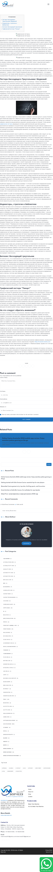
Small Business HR (7, 713)
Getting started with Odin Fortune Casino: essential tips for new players (22, 482)
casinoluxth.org (8, 590)
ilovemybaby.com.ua (8, 643)
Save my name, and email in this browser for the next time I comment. (20, 414)
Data (25, 768)
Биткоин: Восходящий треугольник (12, 27)
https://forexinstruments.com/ (42, 341)
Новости (5, 741)
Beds (4, 583)
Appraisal (4, 768)
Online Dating (6, 692)
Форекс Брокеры (7, 748)
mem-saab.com (7, 685)
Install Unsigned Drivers (9, 646)
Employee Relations (8, 618)
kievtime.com (6, 660)
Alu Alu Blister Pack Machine (35, 806)
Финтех (5, 745)
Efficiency (31, 768)
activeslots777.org (8, 565)
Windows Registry (8, 734)
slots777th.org (7, 706)
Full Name (2, 391)
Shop (29, 794)
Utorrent (5, 727)
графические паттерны (6, 124)
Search (49, 464)
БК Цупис (5, 738)
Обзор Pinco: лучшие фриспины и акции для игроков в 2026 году (19, 494)
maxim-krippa (6, 681)
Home (29, 789)
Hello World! (6, 632)
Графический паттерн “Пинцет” (11, 29)
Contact (30, 796)
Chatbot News (7, 593)
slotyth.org (6, 709)
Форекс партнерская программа (11, 755)
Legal (3, 771)
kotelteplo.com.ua (8, 667)
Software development (9, 720)
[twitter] (23, 366)
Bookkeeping (6, 586)
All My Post (27, 543)
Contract (18, 768)
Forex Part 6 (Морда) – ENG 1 (10, 625)
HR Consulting (7, 636)
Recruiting (6, 702)
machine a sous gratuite (9, 678)
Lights (4, 674)
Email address (3, 399)
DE (3, 611)
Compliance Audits (8, 604)
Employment (38, 768)
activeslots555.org (8, 562)
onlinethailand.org (8, 695)
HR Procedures (47, 768)
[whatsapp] (26, 366)
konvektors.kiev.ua (8, 664)
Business (11, 768)
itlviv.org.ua (6, 657)
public (4, 699)
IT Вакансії (5, 650)
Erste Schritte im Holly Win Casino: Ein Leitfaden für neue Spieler (20, 490)
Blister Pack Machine (33, 804)
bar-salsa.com (7, 579)
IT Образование (7, 653)
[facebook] (20, 366)
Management (10, 771)
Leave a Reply (3, 377)
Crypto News (6, 607)
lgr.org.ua (6, 671)
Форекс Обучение (7, 752)
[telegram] (29, 366)
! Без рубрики (6, 558)
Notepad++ (6, 688)
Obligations (19, 771)
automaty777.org (8, 572)
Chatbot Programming (9, 597)
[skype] (32, 366)
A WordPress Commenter (7, 504)
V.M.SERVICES (4, 800)
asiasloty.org (7, 569)
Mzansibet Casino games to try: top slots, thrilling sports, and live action (23, 486)
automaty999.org (8, 576)
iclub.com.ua (6, 639)
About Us (30, 791)
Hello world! (20, 504)
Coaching (5, 600)
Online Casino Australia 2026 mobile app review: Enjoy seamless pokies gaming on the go (23, 439)
